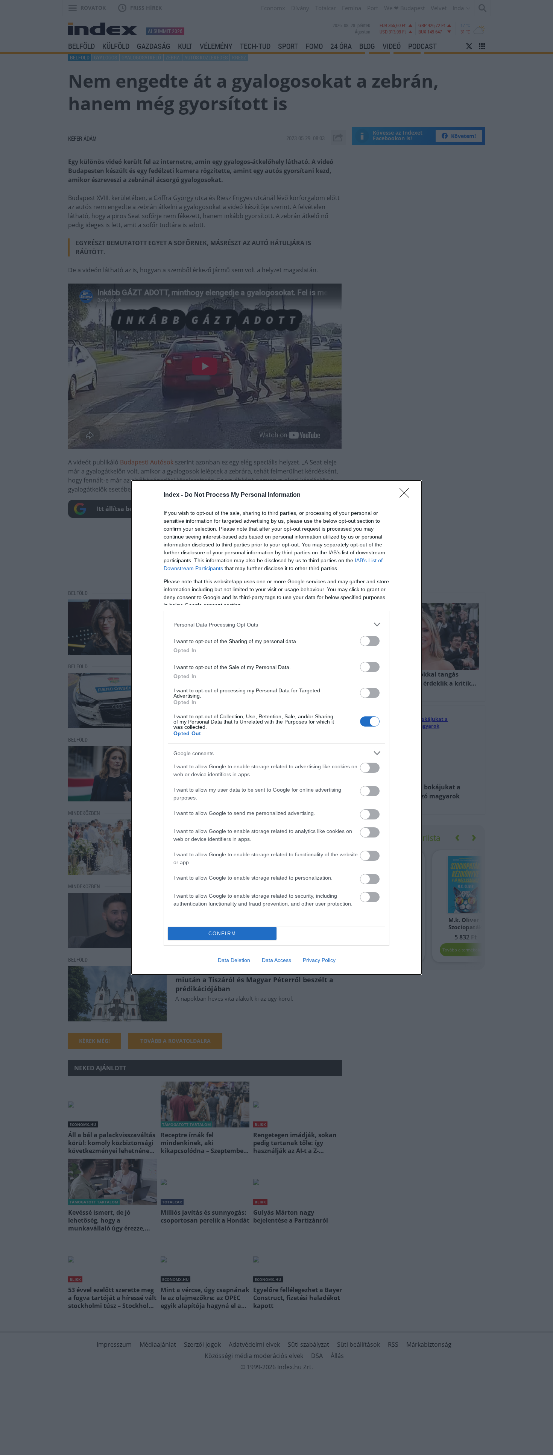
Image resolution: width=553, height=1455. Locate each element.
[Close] (407, 495)
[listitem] (276, 624)
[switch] (370, 641)
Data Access (276, 960)
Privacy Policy (319, 960)
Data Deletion (234, 960)
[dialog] (276, 727)
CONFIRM (222, 933)
